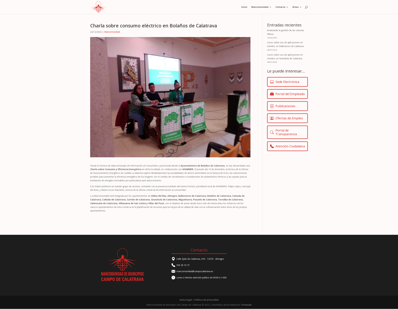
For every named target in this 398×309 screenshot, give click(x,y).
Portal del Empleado (290, 94)
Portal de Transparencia (286, 132)
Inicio (244, 7)
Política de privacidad (206, 299)
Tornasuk (246, 304)
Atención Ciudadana (290, 146)
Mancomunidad (112, 31)
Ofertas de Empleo (289, 118)
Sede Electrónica (287, 82)
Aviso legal (186, 299)
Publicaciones (285, 106)
